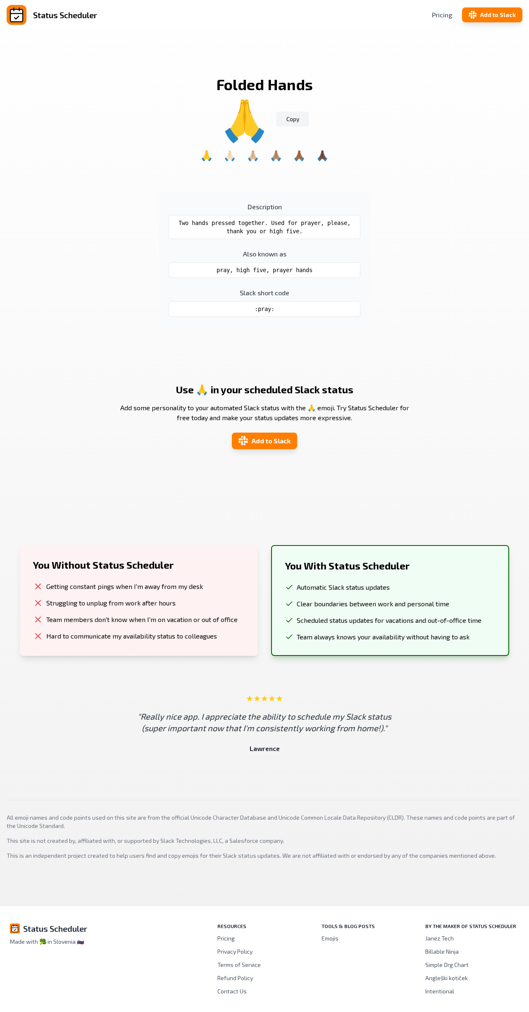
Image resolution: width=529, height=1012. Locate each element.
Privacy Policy (235, 951)
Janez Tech (439, 938)
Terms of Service (239, 964)
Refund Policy (235, 977)
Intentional (439, 991)
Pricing (442, 15)
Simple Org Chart (447, 964)
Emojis (330, 938)
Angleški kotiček (446, 977)
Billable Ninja (442, 951)
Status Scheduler (55, 928)
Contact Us (232, 991)
